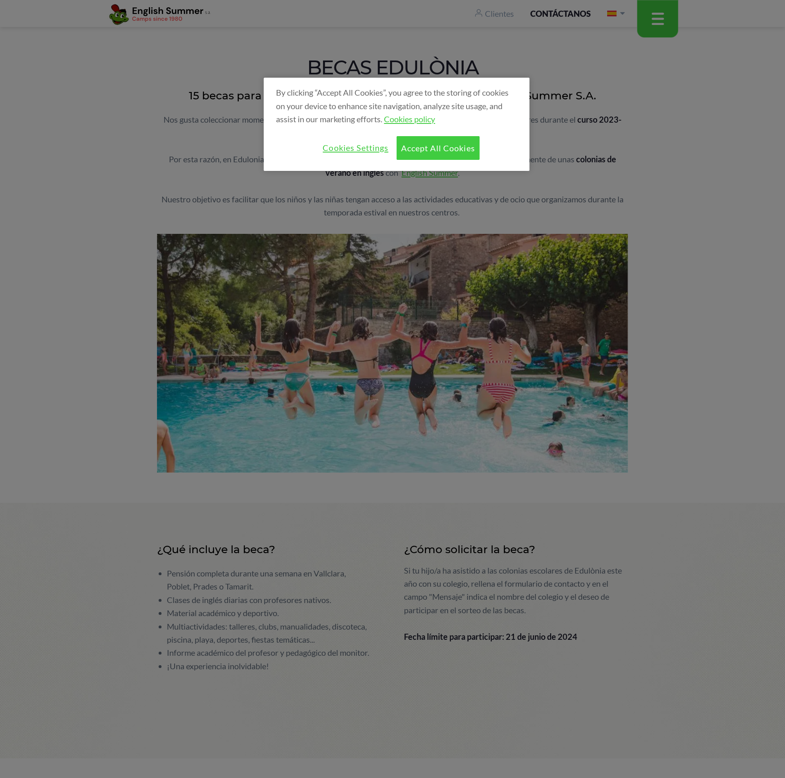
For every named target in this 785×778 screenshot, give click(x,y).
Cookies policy (409, 119)
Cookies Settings (355, 147)
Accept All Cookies (438, 148)
